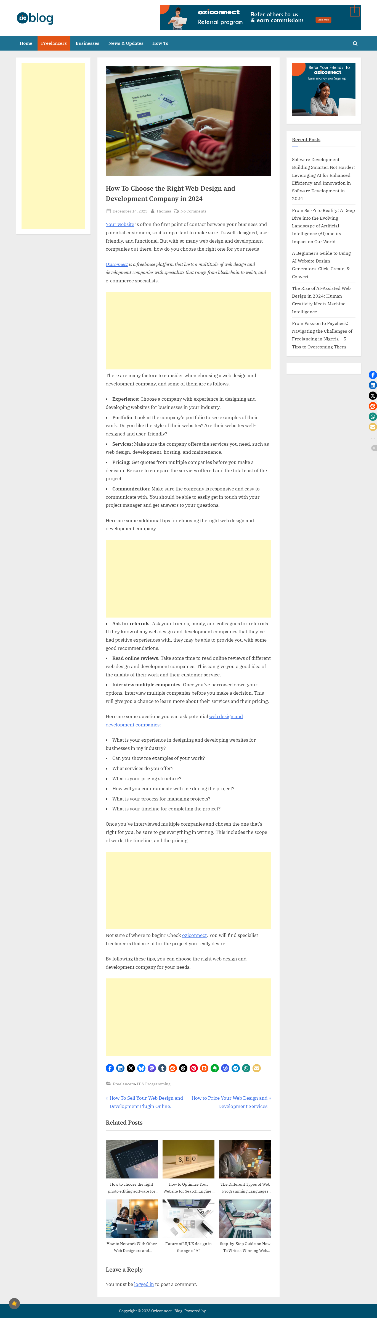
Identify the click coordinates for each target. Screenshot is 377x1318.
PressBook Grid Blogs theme (232, 1310)
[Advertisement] (188, 330)
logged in (144, 1284)
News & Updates (126, 43)
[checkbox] (14, 1303)
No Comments (193, 211)
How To (160, 43)
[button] (110, 1068)
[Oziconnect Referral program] (260, 17)
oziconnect (194, 935)
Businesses (87, 43)
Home (26, 43)
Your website (120, 224)
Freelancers (54, 43)
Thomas (163, 211)
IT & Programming (154, 1083)
